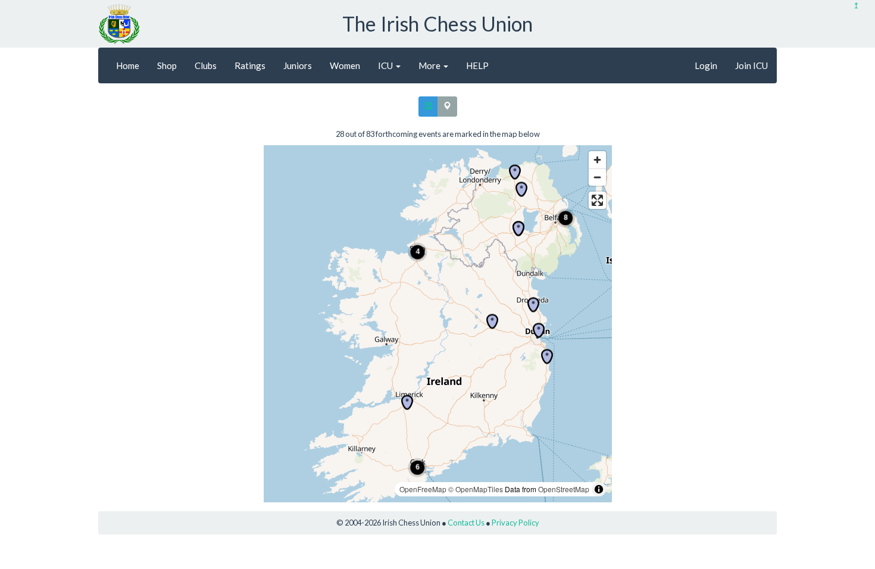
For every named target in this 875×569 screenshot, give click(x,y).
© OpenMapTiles (475, 489)
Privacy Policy (515, 522)
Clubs (206, 65)
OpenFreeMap (422, 489)
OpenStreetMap (563, 489)
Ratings (250, 65)
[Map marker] (407, 402)
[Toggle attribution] (599, 489)
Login (706, 65)
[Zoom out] (597, 177)
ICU (386, 65)
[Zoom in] (597, 159)
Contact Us (466, 522)
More (430, 65)
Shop (167, 65)
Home (127, 65)
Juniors (297, 65)
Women (345, 65)
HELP (477, 65)
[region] (438, 323)
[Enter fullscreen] (597, 200)
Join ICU (751, 65)
